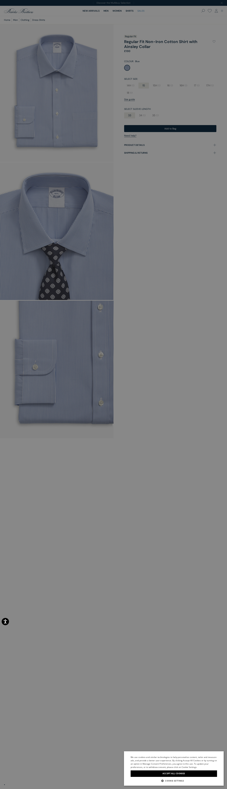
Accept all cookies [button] (174, 773)
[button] (174, 780)
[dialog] (113, 394)
